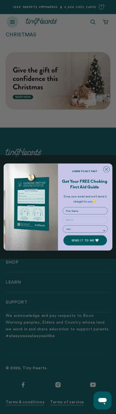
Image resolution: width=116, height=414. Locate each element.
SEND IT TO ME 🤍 (85, 240)
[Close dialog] (106, 169)
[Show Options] (104, 231)
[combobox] (84, 229)
